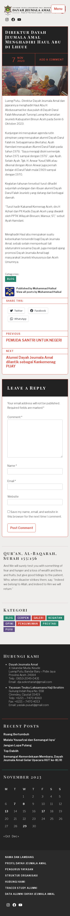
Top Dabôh (11, 751)
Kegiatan (55, 617)
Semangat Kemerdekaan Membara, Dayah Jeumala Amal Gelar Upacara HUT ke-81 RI (33, 758)
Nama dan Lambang (19, 857)
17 (43, 811)
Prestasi (49, 623)
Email (11, 481)
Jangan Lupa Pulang (18, 745)
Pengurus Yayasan (19, 869)
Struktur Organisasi (21, 875)
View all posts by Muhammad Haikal (38, 291)
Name (12, 466)
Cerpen (23, 617)
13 (6, 811)
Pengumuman (28, 623)
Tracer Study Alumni (21, 888)
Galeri (39, 617)
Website (13, 496)
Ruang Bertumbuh (16, 734)
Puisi (9, 629)
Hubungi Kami (15, 881)
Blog (10, 278)
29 (25, 826)
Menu (58, 9)
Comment (14, 417)
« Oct (7, 836)
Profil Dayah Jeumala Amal (25, 863)
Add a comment (51, 59)
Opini (9, 623)
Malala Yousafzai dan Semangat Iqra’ (29, 740)
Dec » (15, 836)
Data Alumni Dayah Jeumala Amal (30, 894)
